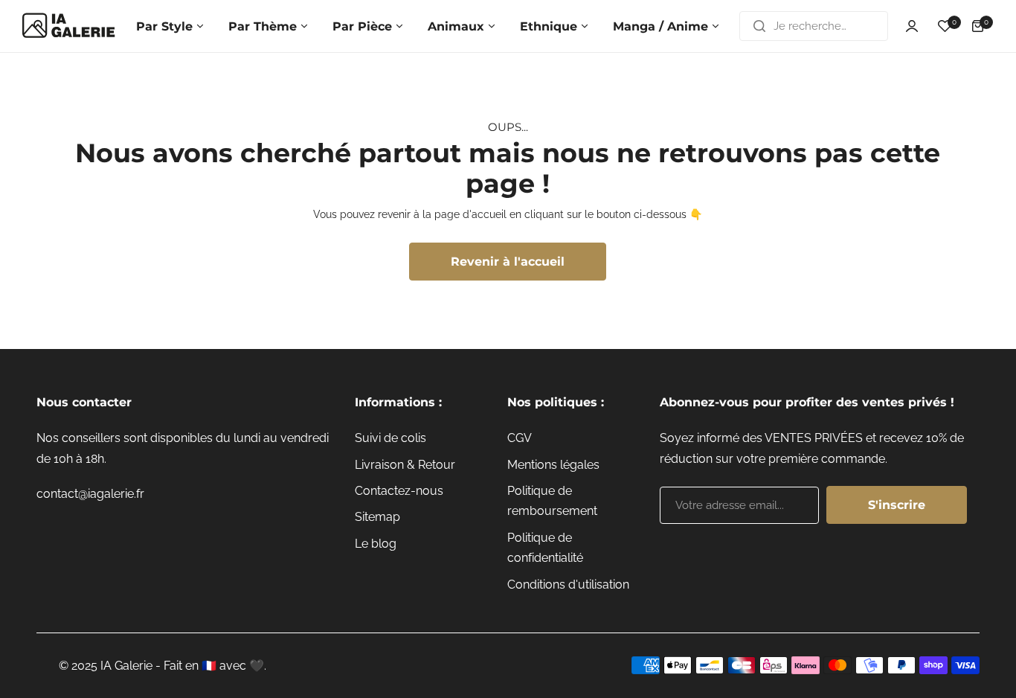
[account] (912, 26)
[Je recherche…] (759, 26)
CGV (519, 438)
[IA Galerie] (68, 26)
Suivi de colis (390, 438)
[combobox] (813, 26)
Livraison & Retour (405, 465)
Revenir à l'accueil (508, 261)
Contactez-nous (399, 491)
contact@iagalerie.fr (90, 494)
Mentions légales (553, 465)
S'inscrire (896, 505)
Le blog (375, 544)
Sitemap (377, 517)
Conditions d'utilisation (568, 584)
